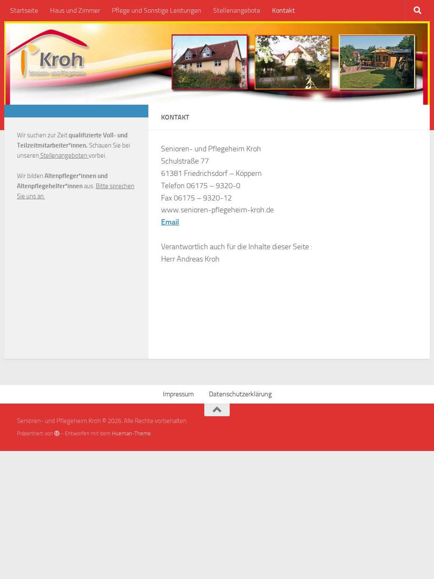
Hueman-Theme (131, 433)
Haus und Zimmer (75, 10)
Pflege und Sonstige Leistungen (156, 10)
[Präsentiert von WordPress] (57, 433)
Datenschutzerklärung (240, 394)
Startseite (24, 10)
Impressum (178, 394)
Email (170, 222)
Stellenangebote (236, 10)
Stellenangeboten (64, 155)
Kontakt (283, 10)
